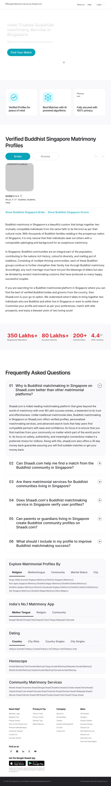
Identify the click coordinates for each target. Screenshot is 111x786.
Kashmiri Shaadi (55, 691)
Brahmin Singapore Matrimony (60, 580)
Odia (33, 620)
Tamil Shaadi (65, 695)
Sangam (83, 717)
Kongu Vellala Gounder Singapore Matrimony (27, 580)
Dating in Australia (16, 649)
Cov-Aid (59, 728)
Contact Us (13, 734)
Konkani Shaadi (69, 691)
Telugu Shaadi (78, 695)
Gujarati (40, 620)
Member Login (14, 714)
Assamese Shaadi (30, 687)
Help (89, 4)
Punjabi (27, 620)
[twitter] (29, 751)
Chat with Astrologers (88, 741)
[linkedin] (23, 751)
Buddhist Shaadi (59, 687)
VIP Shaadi (84, 714)
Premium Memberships (18, 728)
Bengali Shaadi (45, 687)
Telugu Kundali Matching (55, 666)
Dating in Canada (32, 649)
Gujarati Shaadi (15, 691)
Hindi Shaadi (87, 687)
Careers (59, 721)
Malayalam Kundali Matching (79, 666)
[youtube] (35, 751)
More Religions (62, 591)
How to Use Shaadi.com (18, 724)
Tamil (46, 620)
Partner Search (14, 721)
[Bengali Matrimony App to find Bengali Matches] (36, 763)
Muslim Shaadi (29, 695)
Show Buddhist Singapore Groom (68, 212)
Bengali (12, 620)
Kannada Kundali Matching (65, 670)
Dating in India (71, 649)
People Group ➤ (102, 781)
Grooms (45, 156)
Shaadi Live (84, 728)
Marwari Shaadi (15, 695)
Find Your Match (21, 52)
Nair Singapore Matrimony (20, 591)
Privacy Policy (38, 717)
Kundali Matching (16, 666)
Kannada (70, 620)
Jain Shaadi (27, 691)
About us (81, 4)
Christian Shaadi (73, 687)
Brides (18, 156)
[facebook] (11, 751)
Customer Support (16, 731)
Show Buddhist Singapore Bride (25, 212)
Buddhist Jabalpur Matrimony (21, 587)
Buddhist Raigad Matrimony (43, 591)
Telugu (53, 620)
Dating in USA (58, 649)
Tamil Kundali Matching (34, 666)
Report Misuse (38, 724)
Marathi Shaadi (15, 687)
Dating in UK (46, 649)
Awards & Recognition (64, 724)
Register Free (14, 717)
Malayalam (61, 620)
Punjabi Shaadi (53, 695)
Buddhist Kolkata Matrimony (74, 583)
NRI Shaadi (41, 695)
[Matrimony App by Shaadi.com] (17, 763)
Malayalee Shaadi (84, 691)
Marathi (20, 620)
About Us (59, 714)
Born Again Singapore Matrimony (23, 583)
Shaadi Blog (61, 717)
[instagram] (17, 751)
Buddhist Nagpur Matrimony (49, 583)
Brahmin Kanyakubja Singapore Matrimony (52, 587)
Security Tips (38, 721)
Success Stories (15, 738)
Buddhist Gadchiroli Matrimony (84, 587)
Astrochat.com (85, 738)
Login (99, 4)
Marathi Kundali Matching (19, 670)
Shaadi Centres (86, 721)
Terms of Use (38, 714)
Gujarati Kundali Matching (42, 670)
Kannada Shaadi (40, 691)
